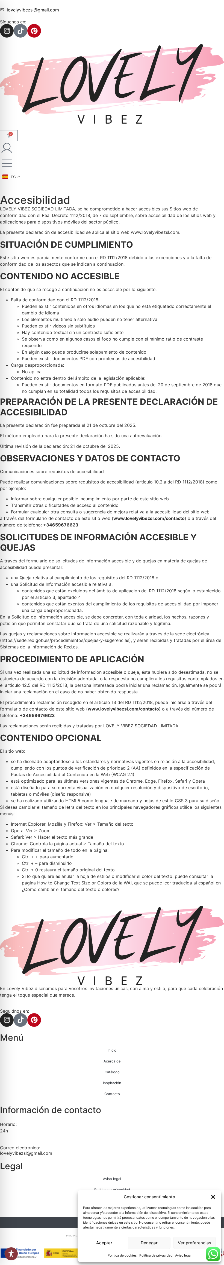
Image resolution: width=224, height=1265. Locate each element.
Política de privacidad (155, 1255)
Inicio (112, 1050)
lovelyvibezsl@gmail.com (26, 1153)
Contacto (112, 1094)
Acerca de (112, 1061)
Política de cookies (122, 1255)
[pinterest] (34, 31)
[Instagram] (7, 31)
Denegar (149, 1242)
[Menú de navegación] (7, 163)
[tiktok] (20, 31)
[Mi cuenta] (7, 148)
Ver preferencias (194, 1242)
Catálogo (112, 1072)
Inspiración (112, 1083)
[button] (213, 1197)
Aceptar (104, 1242)
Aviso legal (183, 1255)
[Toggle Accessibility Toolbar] (11, 1254)
